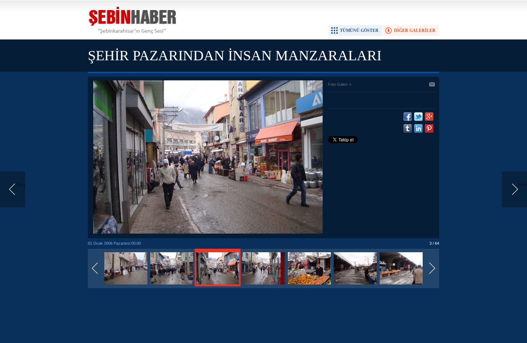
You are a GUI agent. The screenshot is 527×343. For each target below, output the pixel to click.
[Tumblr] (407, 128)
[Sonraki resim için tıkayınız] (208, 232)
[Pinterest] (429, 128)
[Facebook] (407, 116)
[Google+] (429, 116)
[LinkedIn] (418, 128)
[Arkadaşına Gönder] (432, 85)
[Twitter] (418, 116)
